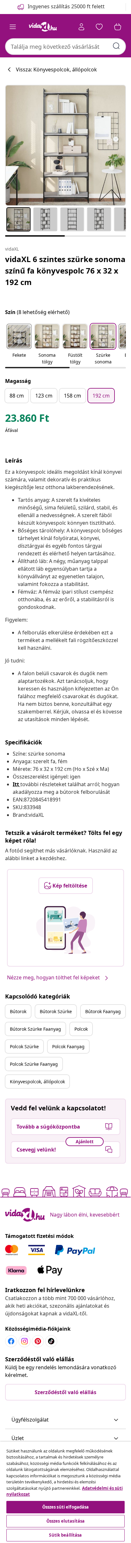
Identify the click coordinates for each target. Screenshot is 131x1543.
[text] (27, 419)
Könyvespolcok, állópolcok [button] (37, 1082)
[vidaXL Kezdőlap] (43, 27)
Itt (16, 784)
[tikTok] (51, 1341)
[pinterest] (38, 1341)
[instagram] (24, 1341)
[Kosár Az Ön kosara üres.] (118, 26)
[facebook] (11, 1341)
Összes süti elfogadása (65, 1507)
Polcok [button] (81, 1029)
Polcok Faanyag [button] (68, 1046)
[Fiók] (81, 26)
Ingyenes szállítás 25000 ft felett (66, 6)
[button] (19, 345)
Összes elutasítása (65, 1521)
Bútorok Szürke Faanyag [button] (35, 1029)
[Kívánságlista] (99, 26)
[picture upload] (66, 930)
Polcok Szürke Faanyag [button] (34, 1064)
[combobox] (65, 46)
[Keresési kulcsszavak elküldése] (116, 46)
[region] (65, 1492)
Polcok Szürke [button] (24, 1046)
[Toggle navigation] (12, 26)
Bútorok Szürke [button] (56, 1011)
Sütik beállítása (65, 1535)
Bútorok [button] (18, 1011)
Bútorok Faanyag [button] (103, 1011)
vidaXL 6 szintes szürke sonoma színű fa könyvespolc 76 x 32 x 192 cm (65, 270)
